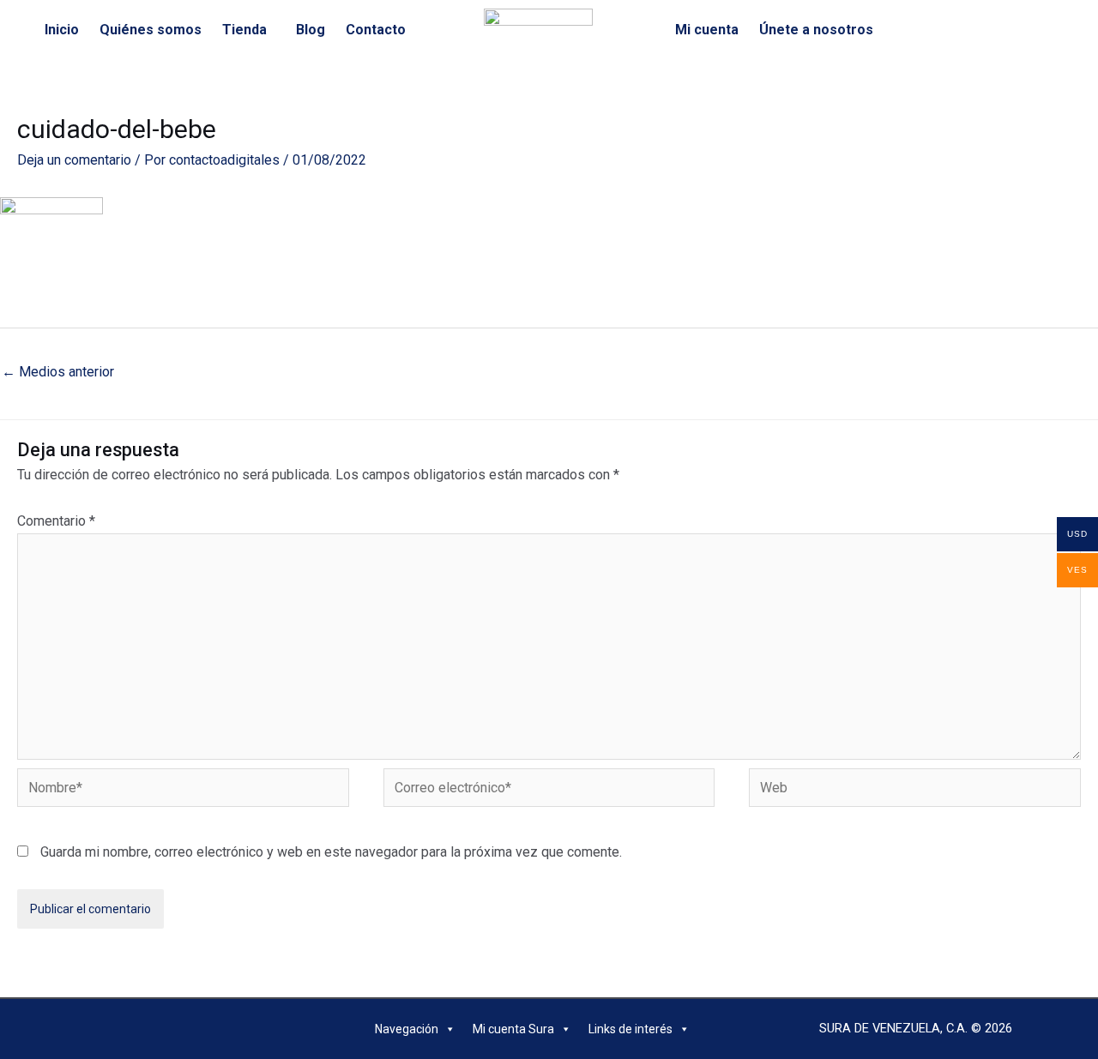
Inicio (62, 29)
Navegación (406, 1029)
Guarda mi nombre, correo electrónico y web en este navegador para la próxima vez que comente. (331, 852)
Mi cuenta (707, 29)
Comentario (56, 521)
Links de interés (630, 1029)
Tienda (244, 29)
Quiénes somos (151, 29)
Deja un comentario (74, 160)
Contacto (376, 29)
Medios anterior (58, 372)
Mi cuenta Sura (513, 1029)
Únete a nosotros (816, 29)
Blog (310, 29)
